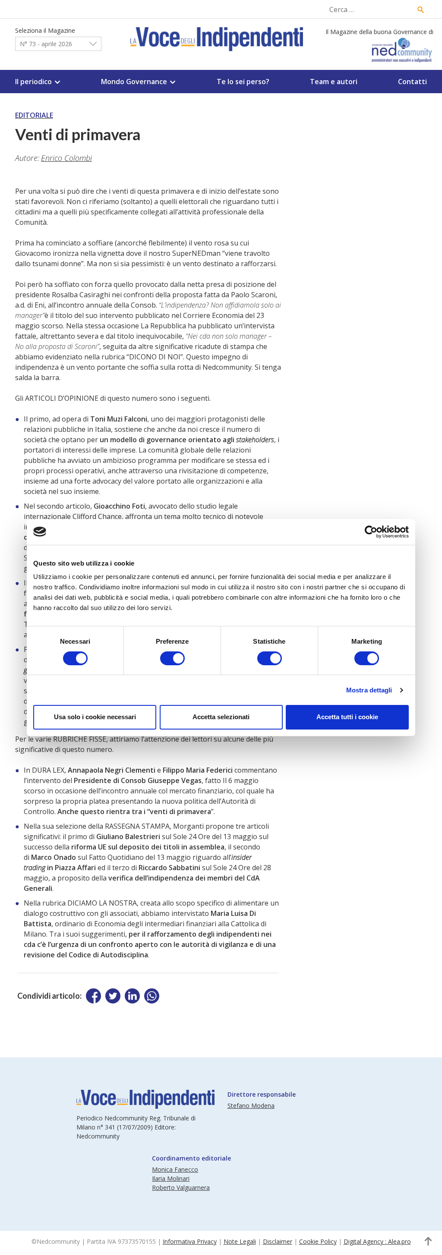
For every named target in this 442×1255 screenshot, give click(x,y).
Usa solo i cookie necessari (95, 716)
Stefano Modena (251, 1105)
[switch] (172, 658)
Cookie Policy (318, 1241)
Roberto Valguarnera (181, 1187)
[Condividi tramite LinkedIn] (132, 995)
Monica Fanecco (175, 1169)
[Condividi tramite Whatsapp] (151, 995)
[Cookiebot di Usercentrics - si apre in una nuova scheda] (371, 531)
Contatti (412, 81)
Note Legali (240, 1241)
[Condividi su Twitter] (112, 995)
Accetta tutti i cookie (347, 716)
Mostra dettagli (369, 690)
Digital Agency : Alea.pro (377, 1241)
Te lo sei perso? (243, 81)
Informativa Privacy (190, 1241)
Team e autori (333, 81)
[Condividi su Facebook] (93, 995)
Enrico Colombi (66, 158)
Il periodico (33, 81)
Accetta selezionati (221, 716)
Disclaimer (277, 1241)
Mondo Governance (134, 81)
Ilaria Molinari (170, 1178)
